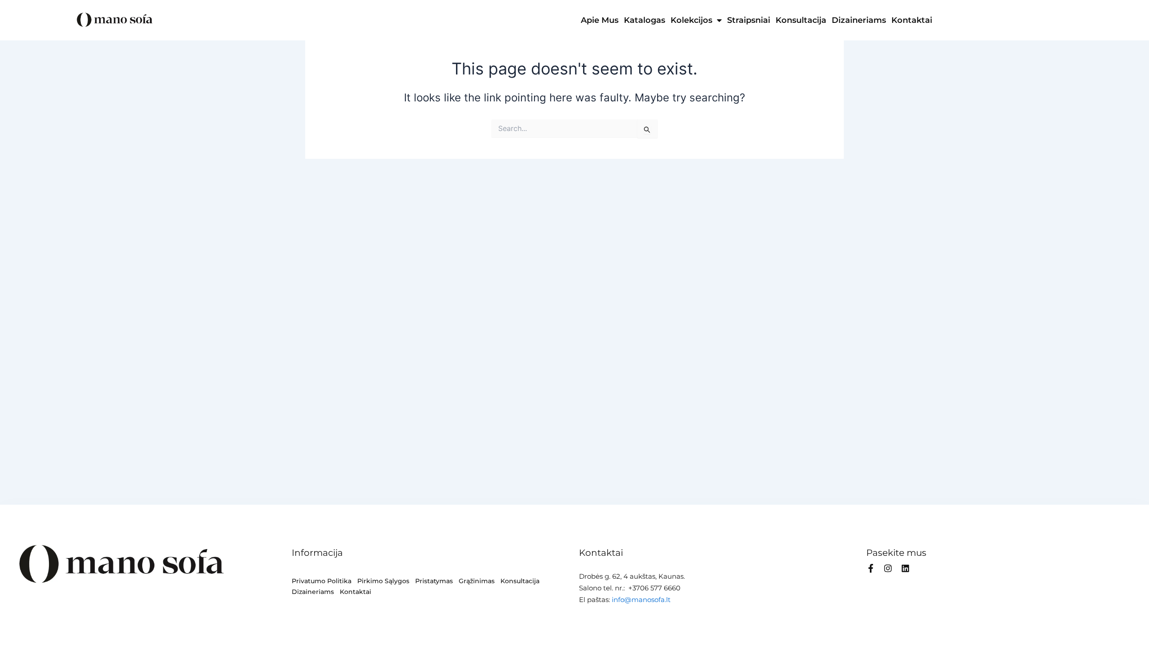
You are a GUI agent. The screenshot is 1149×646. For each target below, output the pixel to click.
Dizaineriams (859, 20)
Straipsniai (748, 20)
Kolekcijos (691, 20)
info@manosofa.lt (641, 599)
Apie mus (599, 20)
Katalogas (644, 20)
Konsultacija (801, 20)
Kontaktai (911, 20)
